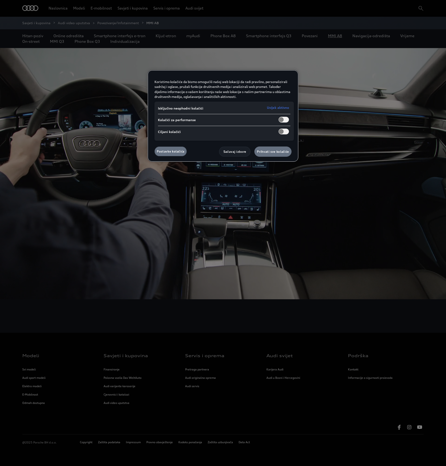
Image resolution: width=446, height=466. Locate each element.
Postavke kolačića (170, 151)
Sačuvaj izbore (234, 151)
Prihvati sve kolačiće (273, 151)
